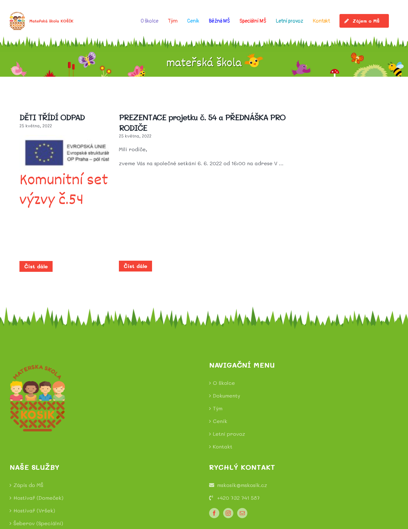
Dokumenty (226, 395)
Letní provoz (229, 433)
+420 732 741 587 (238, 497)
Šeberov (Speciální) (38, 523)
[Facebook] (214, 513)
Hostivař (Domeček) (38, 497)
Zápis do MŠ (28, 485)
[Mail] (242, 513)
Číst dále (36, 266)
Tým (217, 408)
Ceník (220, 421)
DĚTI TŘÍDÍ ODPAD (51, 117)
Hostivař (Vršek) (34, 510)
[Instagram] (228, 513)
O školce (224, 382)
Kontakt (222, 446)
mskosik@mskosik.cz (242, 485)
